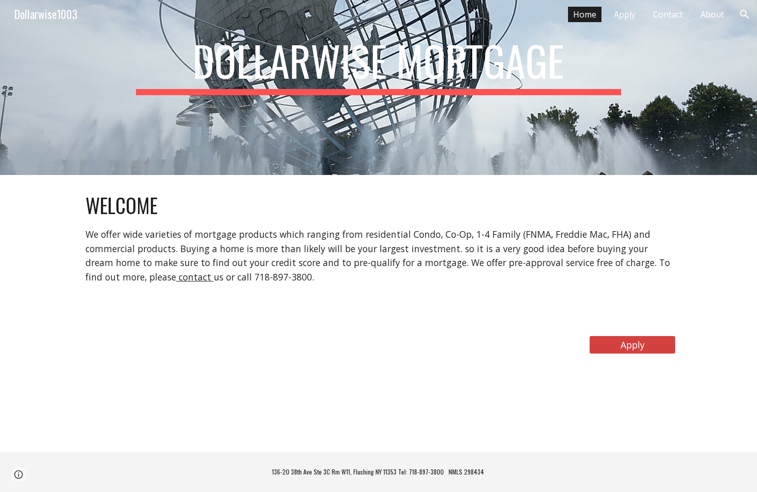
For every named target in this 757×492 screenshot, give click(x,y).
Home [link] (584, 14)
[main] (378, 87)
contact (195, 277)
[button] (744, 14)
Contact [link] (668, 14)
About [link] (712, 14)
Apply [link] (624, 14)
